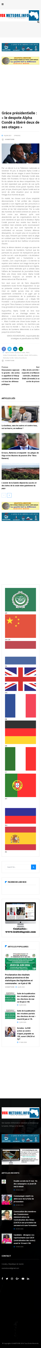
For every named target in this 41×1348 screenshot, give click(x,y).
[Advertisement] (20, 85)
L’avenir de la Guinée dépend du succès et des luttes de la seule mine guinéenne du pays (19, 485)
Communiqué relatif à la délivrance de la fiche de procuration (24, 1199)
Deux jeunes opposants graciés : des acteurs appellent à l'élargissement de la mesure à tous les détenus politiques (11, 375)
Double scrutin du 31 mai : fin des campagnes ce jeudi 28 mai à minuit (25, 1184)
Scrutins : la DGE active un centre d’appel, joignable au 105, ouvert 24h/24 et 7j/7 (26, 1033)
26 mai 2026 (19, 1205)
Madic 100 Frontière (30, 355)
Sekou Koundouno (20, 358)
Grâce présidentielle (10, 355)
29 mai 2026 (19, 1190)
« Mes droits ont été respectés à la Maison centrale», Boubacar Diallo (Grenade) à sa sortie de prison (30, 374)
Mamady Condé (8, 358)
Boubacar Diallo (20, 353)
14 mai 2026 (19, 1247)
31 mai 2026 (23, 1042)
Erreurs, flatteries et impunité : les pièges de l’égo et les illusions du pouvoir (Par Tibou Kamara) (20, 455)
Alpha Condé (9, 353)
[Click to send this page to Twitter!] (9, 349)
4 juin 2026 (21, 987)
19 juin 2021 (7, 135)
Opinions (17, 135)
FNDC (28, 353)
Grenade (20, 355)
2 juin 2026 (22, 1022)
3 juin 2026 (22, 1005)
